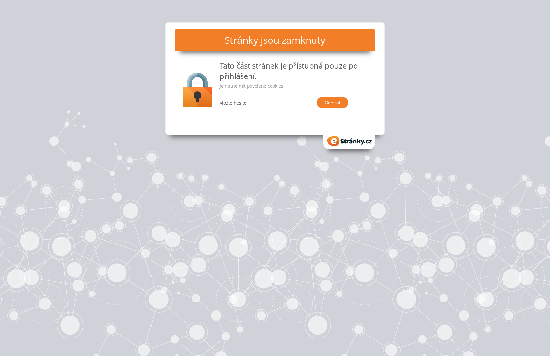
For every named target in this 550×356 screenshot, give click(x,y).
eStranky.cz (349, 139)
